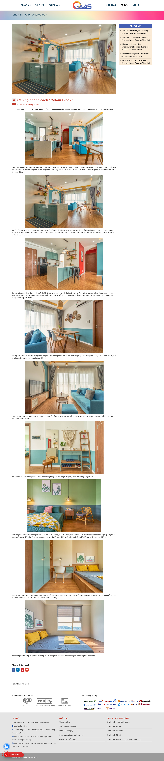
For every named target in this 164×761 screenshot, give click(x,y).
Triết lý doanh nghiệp (67, 726)
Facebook (13, 669)
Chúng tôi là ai (64, 722)
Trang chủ (26, 5)
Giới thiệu (39, 5)
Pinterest (22, 669)
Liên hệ (136, 5)
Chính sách (111, 5)
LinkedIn (18, 669)
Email (27, 669)
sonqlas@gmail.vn (20, 726)
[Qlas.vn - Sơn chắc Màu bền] (82, 5)
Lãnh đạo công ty (66, 731)
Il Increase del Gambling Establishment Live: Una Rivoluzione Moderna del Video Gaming (135, 47)
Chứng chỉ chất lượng (67, 739)
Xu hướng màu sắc (33, 105)
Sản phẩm (53, 5)
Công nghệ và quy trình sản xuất (71, 735)
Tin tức (124, 5)
